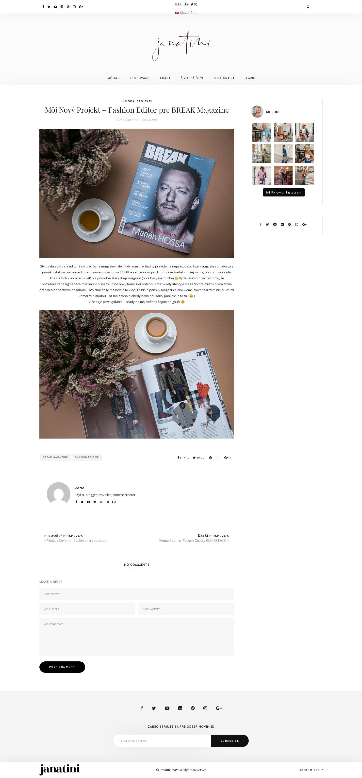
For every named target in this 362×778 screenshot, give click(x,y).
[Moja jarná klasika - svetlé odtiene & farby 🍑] (304, 132)
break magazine (55, 457)
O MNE (250, 78)
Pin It (216, 458)
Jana (80, 487)
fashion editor (87, 457)
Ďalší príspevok (194, 537)
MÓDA (112, 78)
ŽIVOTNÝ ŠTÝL (192, 78)
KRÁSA (165, 78)
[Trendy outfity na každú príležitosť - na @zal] (283, 175)
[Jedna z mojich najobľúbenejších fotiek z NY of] (283, 132)
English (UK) (188, 4)
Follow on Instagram (286, 192)
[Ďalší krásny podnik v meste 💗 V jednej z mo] (261, 153)
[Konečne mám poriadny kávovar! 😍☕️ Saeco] (304, 153)
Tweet (201, 458)
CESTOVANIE (140, 78)
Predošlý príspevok (75, 537)
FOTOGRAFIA (224, 78)
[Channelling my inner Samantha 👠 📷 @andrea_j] (261, 175)
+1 (231, 458)
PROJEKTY (144, 101)
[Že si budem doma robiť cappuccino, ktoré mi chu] (261, 132)
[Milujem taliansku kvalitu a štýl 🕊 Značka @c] (283, 153)
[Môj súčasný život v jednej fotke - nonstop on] (304, 175)
